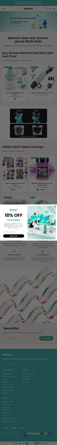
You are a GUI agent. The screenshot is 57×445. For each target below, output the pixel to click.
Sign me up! (14, 236)
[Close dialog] (55, 206)
